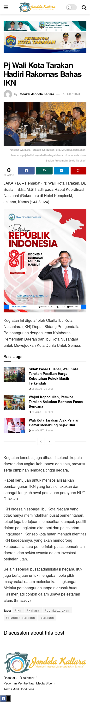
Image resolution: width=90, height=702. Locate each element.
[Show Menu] (6, 7)
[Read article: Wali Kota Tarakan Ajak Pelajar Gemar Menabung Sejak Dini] (14, 425)
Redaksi (9, 677)
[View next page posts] (49, 441)
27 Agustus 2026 (42, 412)
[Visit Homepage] (37, 7)
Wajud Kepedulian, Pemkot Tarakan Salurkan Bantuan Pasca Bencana (56, 401)
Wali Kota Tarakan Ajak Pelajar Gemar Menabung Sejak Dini (53, 422)
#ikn (18, 610)
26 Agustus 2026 (42, 430)
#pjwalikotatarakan (20, 617)
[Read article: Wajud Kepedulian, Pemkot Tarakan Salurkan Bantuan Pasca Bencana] (14, 402)
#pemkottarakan (57, 610)
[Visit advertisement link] (45, 40)
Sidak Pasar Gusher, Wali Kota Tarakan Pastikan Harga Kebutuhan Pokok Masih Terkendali (53, 376)
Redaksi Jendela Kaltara (36, 94)
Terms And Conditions (19, 689)
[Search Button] (84, 7)
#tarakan (47, 617)
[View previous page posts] (40, 441)
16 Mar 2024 (71, 94)
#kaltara (33, 610)
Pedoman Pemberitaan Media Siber (28, 683)
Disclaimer (27, 677)
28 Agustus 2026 (42, 388)
